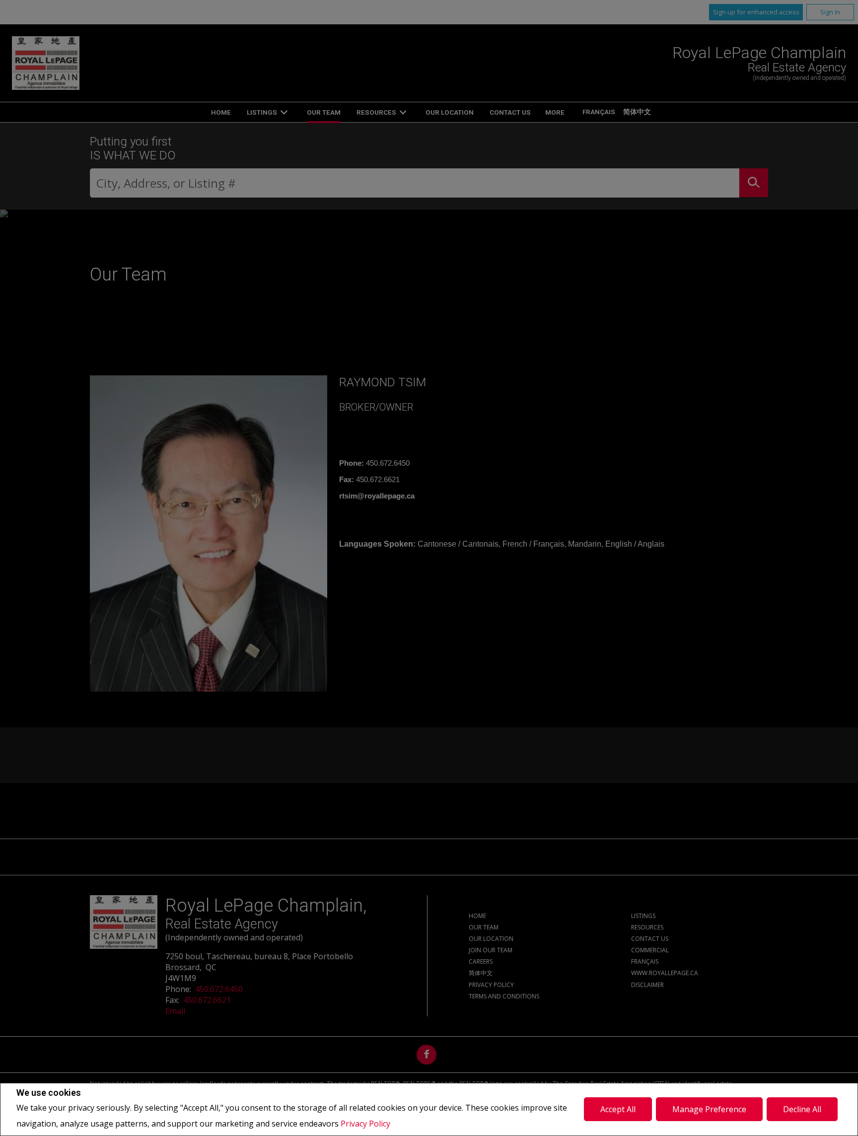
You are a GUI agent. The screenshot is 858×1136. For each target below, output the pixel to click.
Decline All (802, 1109)
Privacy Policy (365, 1123)
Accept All (618, 1109)
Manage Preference (709, 1109)
